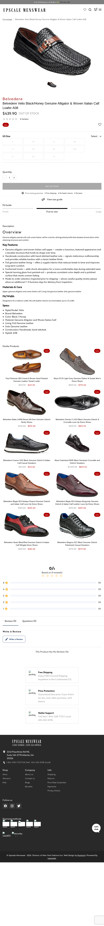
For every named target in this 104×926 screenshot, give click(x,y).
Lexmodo (52, 858)
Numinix (81, 855)
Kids (4, 782)
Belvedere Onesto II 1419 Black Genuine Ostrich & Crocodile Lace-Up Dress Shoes (77, 420)
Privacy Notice (54, 790)
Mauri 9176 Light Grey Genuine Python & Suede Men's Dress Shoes (77, 379)
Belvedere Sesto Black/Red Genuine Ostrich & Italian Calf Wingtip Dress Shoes (26, 543)
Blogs (27, 782)
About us (29, 774)
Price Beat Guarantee (57, 782)
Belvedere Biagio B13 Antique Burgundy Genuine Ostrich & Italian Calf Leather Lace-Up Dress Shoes (77, 502)
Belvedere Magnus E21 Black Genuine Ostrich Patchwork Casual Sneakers (77, 543)
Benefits (28, 786)
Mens (5, 774)
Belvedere (13, 98)
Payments (52, 786)
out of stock (52, 186)
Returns (51, 778)
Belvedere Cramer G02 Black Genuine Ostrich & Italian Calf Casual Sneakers (26, 461)
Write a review (16, 639)
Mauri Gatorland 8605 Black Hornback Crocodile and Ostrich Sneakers (77, 461)
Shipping (51, 774)
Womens (6, 778)
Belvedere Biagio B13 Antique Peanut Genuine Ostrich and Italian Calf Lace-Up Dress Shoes (27, 502)
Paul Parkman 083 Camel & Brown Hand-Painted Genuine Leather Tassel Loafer (27, 379)
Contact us (30, 778)
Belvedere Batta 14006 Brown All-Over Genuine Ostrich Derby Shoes (26, 420)
